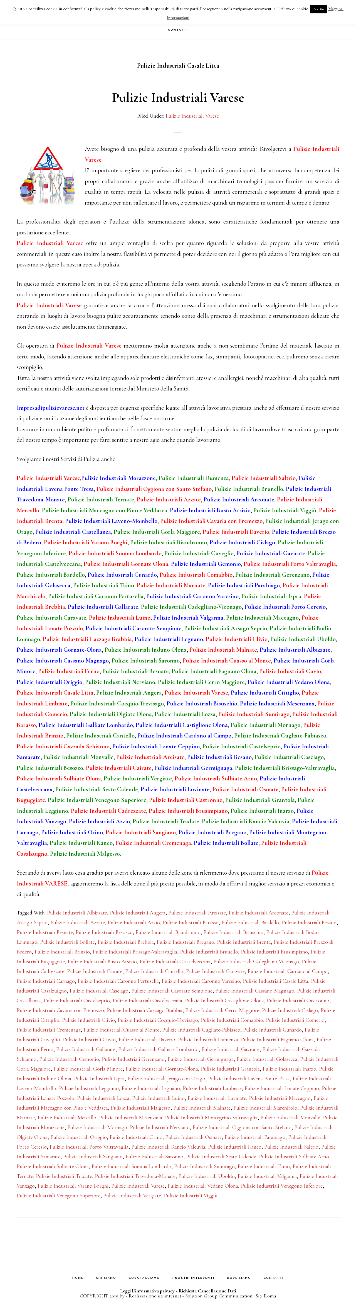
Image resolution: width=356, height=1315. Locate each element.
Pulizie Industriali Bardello (250, 922)
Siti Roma (266, 1296)
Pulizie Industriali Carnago (46, 981)
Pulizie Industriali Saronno (154, 1156)
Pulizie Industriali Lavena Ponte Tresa (249, 1078)
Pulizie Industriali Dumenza (208, 1039)
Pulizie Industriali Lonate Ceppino (281, 1088)
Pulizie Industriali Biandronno (168, 932)
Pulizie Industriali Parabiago (254, 1137)
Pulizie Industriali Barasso (191, 922)
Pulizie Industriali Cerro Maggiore (222, 1010)
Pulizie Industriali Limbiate (212, 1088)
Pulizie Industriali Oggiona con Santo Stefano (241, 1127)
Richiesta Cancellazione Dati (207, 1291)
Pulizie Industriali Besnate (45, 932)
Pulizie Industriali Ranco (234, 1147)
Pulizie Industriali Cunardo (272, 1030)
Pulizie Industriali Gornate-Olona (161, 1069)
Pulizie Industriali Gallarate (85, 1049)
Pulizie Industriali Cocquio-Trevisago (158, 1020)
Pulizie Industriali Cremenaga (49, 1030)
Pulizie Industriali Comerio (295, 1020)
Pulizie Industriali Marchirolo (265, 1108)
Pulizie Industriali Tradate (64, 1176)
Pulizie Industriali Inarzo (289, 1069)
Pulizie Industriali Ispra (99, 1078)
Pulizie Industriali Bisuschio (233, 932)
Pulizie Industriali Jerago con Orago (166, 1078)
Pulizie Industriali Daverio (146, 1039)
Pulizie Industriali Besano (309, 922)
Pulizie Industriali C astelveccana (175, 961)
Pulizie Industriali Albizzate (77, 912)
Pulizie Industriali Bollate (67, 942)
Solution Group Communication (219, 1296)
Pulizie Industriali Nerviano (160, 1127)
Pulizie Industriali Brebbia (126, 942)
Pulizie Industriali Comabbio (232, 1020)
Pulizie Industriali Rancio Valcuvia (168, 1147)
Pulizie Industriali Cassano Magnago (254, 991)
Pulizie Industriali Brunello (209, 951)
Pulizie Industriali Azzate (77, 922)
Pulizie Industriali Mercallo (67, 1117)
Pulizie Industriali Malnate (202, 1108)
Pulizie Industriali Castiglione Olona (224, 1000)
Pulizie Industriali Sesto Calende (221, 1156)
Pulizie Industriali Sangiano (93, 1156)
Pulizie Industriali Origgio (78, 1137)
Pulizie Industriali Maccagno (280, 1098)
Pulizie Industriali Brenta (244, 942)
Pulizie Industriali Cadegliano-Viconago (256, 961)
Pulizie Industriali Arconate (258, 912)
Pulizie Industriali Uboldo (206, 1176)
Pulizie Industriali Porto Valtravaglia (89, 1147)
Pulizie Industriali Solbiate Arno (294, 1156)
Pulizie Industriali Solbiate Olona (53, 1166)
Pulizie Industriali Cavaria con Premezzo (60, 1010)
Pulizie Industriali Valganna (267, 1176)
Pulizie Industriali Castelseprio (77, 1000)
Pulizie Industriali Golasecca (266, 1059)
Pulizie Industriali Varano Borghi (73, 1186)
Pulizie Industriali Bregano (185, 942)
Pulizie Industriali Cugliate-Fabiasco (201, 1030)
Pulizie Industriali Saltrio (291, 1147)
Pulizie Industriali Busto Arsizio (102, 961)
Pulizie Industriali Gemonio (69, 1059)
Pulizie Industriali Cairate (94, 971)
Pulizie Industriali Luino (158, 1098)
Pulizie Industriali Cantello (154, 971)
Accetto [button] (318, 9)
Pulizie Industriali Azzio (134, 922)
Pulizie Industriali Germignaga (200, 1059)
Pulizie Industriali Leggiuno (89, 1088)
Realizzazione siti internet (154, 1296)
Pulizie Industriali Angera (137, 912)
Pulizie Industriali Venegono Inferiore (282, 1186)
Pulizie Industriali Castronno (298, 1000)
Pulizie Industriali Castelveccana (147, 1000)
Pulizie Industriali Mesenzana (130, 1117)
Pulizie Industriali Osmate (193, 1137)
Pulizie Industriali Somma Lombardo (131, 1166)
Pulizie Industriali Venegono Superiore (58, 1195)
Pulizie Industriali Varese (178, 97)
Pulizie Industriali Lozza (103, 1098)
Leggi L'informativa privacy (147, 1291)
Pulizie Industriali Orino (136, 1137)
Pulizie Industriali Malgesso (140, 1108)
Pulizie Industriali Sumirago (204, 1166)
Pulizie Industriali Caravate (215, 971)
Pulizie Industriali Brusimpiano (274, 951)
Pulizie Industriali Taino (264, 1166)
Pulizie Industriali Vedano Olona (202, 1186)
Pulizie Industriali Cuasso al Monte (121, 1030)
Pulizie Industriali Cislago (290, 1010)
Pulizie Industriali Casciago (99, 991)
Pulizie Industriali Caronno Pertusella (118, 981)
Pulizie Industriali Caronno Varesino (201, 981)
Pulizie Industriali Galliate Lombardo (158, 1049)
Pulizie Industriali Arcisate (197, 912)
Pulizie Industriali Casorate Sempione (171, 991)
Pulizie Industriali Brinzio (62, 951)
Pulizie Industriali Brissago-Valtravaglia (135, 951)
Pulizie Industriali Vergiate (132, 1195)
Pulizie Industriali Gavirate (230, 1049)
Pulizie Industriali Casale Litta (275, 981)
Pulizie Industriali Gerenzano (133, 1059)
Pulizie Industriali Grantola (230, 1069)
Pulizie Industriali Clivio (88, 1020)
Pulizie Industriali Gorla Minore (88, 1069)
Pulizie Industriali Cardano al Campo (288, 971)
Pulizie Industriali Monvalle (290, 1117)
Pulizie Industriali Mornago (97, 1127)
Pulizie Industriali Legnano (151, 1088)
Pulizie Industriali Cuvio (89, 1039)
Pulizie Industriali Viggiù (190, 1195)
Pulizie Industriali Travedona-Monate (135, 1176)
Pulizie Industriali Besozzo (104, 932)
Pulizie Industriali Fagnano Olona (277, 1039)
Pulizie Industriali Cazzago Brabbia (144, 1010)
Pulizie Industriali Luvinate (216, 1098)
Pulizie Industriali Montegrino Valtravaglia (211, 1117)
